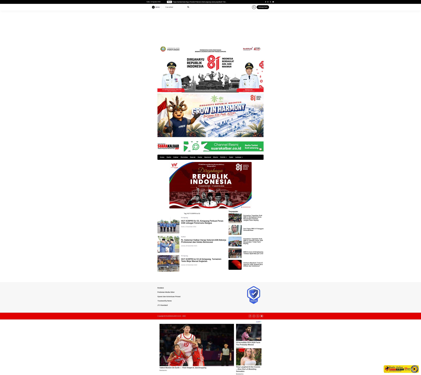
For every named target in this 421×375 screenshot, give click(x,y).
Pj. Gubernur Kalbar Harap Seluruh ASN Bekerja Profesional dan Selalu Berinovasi (203, 241)
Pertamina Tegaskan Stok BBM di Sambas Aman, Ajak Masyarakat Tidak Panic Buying (253, 241)
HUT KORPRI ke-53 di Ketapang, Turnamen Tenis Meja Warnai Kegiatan (201, 260)
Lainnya (238, 157)
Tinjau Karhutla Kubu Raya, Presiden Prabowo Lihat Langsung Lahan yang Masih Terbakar (200, 2)
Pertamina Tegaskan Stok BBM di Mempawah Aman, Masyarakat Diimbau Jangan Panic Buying (252, 218)
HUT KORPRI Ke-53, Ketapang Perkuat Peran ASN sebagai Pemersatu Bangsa (202, 222)
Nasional (207, 157)
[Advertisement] (210, 27)
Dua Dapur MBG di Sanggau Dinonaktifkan (253, 229)
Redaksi (160, 288)
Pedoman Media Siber (166, 292)
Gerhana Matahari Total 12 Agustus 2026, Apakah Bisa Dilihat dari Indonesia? (253, 264)
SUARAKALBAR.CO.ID (173, 316)
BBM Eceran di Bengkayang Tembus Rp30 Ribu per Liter (253, 252)
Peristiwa (184, 157)
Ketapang (184, 217)
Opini (231, 157)
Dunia (200, 157)
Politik (222, 157)
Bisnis (215, 157)
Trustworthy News (164, 301)
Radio (169, 157)
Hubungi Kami (262, 7)
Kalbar (175, 157)
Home (162, 157)
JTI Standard (162, 305)
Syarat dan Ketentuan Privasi (168, 296)
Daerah (192, 157)
